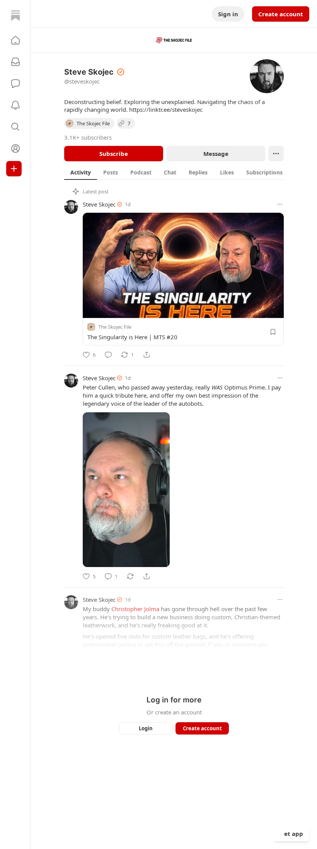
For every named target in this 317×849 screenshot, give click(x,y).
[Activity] (15, 105)
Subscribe (113, 153)
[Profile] (15, 148)
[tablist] (182, 172)
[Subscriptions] (15, 62)
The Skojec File (114, 326)
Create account (280, 14)
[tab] (80, 172)
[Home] (15, 15)
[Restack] (130, 576)
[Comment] (108, 354)
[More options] (280, 204)
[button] (15, 40)
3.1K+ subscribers (88, 137)
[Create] (14, 168)
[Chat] (15, 83)
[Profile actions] (276, 153)
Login (146, 728)
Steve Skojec (99, 204)
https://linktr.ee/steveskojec (166, 109)
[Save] (273, 332)
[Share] (146, 354)
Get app (291, 833)
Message (215, 153)
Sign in (228, 14)
